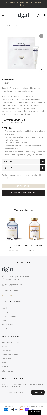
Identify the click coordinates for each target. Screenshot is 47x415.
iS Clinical (6, 346)
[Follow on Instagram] (23, 5)
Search (4, 308)
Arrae (4, 363)
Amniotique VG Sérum (34, 245)
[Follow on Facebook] (21, 5)
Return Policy (7, 324)
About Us (5, 312)
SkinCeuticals (7, 359)
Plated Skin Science (10, 355)
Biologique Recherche (10, 342)
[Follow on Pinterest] (26, 5)
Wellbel (5, 367)
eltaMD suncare (8, 371)
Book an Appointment (11, 316)
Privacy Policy (7, 320)
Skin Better (6, 351)
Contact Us (6, 328)
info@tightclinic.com (13, 285)
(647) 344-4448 (11, 290)
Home (4, 26)
